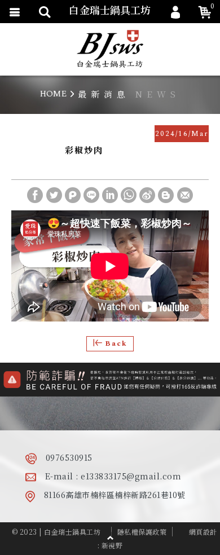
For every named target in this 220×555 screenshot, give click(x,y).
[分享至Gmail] (185, 195)
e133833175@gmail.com (131, 476)
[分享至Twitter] (54, 195)
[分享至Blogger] (165, 195)
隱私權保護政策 (142, 531)
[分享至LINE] (91, 195)
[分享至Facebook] (35, 195)
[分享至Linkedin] (110, 195)
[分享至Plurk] (72, 195)
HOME (53, 93)
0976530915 (69, 457)
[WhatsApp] (128, 195)
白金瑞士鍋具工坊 (110, 49)
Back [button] (116, 343)
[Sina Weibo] (147, 195)
